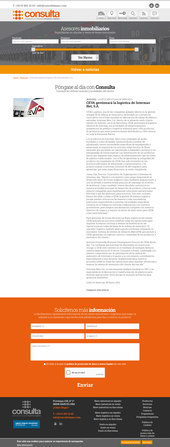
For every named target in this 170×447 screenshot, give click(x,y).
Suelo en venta (107, 427)
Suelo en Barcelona (108, 430)
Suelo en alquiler (107, 424)
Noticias (144, 15)
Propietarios (122, 15)
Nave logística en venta (108, 415)
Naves (101, 15)
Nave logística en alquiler (108, 412)
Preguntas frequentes (147, 416)
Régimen (65, 38)
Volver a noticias (85, 69)
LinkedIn (157, 5)
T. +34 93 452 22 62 (24, 5)
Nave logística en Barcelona (108, 419)
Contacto (154, 15)
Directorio (112, 15)
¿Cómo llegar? (61, 407)
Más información (25, 445)
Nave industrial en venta (107, 404)
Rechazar (147, 442)
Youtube (151, 5)
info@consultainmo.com (52, 5)
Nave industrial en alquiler (108, 400)
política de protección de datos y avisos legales (90, 363)
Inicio (16, 77)
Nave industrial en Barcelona (108, 407)
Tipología (17, 38)
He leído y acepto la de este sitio (86, 363)
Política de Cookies (147, 424)
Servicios (133, 15)
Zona (111, 38)
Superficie (37, 46)
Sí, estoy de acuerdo (131, 442)
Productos (147, 400)
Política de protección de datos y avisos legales (147, 434)
